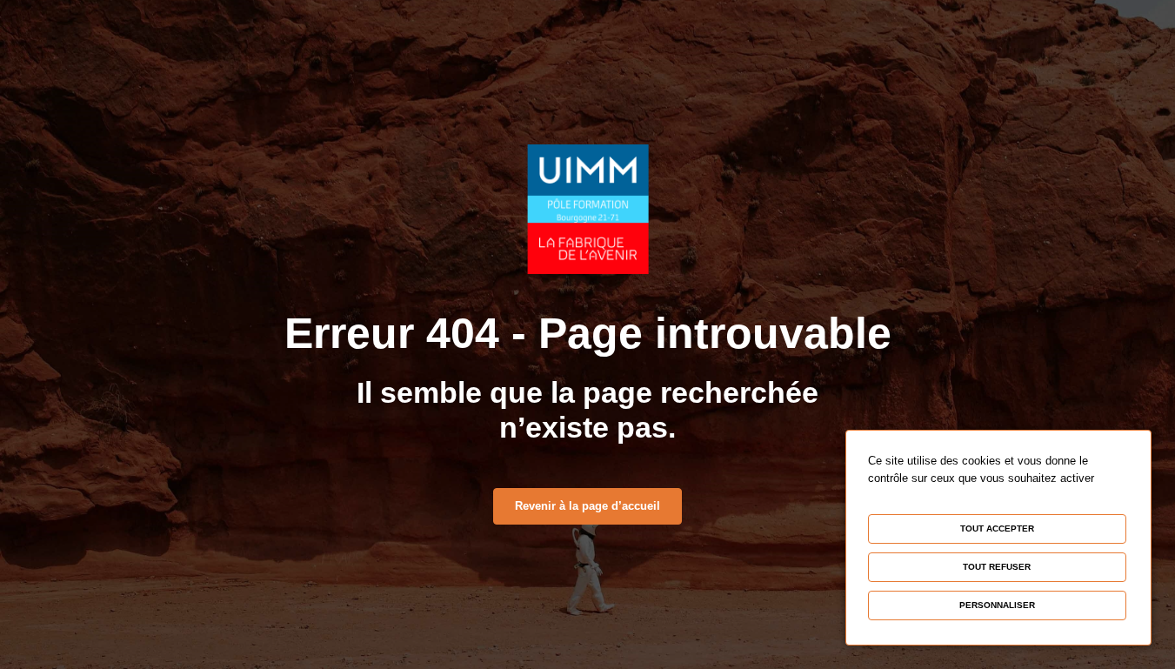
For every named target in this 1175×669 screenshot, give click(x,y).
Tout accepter (997, 528)
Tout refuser (997, 567)
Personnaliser (997, 605)
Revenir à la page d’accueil (587, 505)
